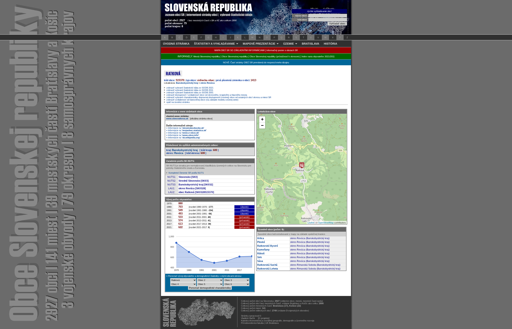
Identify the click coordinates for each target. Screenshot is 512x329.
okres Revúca (207, 83)
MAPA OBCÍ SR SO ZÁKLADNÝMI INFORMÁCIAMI (239, 50)
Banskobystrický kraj (187, 83)
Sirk (259, 257)
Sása (260, 261)
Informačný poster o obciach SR (282, 50)
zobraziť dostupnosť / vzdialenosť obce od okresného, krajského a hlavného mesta (206, 95)
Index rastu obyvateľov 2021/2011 (318, 56)
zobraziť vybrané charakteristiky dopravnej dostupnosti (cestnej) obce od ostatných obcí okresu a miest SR (218, 97)
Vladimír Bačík (248, 318)
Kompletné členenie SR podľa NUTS (186, 173)
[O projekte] (263, 318)
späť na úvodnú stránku (178, 102)
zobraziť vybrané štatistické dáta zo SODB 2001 (189, 92)
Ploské (261, 242)
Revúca (178, 153)
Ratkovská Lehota (267, 268)
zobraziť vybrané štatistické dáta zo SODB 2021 (189, 88)
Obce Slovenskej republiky (235, 56)
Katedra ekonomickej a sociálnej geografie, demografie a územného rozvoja (277, 320)
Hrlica (260, 238)
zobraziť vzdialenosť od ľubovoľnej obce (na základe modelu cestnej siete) (202, 100)
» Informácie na (185, 128)
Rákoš (261, 253)
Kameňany (263, 249)
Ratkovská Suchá (267, 265)
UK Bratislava (272, 323)
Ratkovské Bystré (267, 245)
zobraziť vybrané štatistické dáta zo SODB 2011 (189, 90)
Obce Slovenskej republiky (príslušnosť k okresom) (275, 56)
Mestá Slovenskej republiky (206, 56)
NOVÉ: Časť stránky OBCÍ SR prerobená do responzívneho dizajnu (256, 62)
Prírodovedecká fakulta (252, 323)
